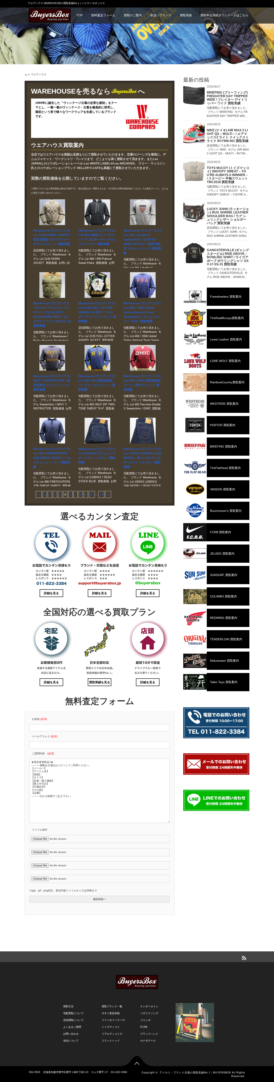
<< (38, 494)
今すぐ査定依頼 (111, 1013)
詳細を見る (51, 593)
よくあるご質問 (72, 1026)
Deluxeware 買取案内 (224, 660)
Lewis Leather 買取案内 (226, 339)
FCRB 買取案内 (220, 532)
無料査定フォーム (103, 15)
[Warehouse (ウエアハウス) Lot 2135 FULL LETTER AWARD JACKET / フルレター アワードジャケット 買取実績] (97, 285)
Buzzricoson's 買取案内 (225, 510)
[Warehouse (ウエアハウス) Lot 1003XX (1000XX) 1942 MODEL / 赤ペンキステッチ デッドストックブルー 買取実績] (142, 430)
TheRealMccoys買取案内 (227, 318)
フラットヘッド (111, 1040)
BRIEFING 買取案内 (223, 446)
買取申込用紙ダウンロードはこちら (224, 15)
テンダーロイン (149, 1006)
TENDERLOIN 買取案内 (226, 639)
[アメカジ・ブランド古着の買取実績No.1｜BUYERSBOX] (50, 14)
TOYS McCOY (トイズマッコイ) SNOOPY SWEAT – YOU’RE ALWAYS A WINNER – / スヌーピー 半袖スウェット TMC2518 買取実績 (228, 175)
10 (92, 494)
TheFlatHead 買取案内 (225, 468)
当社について (71, 1040)
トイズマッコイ (111, 1026)
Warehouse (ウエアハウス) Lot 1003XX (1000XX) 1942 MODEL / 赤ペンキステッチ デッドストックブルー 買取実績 (142, 458)
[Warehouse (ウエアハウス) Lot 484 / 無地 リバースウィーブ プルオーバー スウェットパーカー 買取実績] (97, 212)
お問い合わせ (71, 1033)
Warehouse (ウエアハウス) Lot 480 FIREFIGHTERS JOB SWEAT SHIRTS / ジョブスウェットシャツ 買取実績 (52, 458)
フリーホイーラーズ (113, 1020)
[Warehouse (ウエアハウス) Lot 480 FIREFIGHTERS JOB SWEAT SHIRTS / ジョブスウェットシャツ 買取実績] (52, 430)
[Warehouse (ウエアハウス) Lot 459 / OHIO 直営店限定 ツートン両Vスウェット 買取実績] (142, 358)
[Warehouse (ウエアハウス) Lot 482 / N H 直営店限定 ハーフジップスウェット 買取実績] (97, 358)
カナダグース (148, 1040)
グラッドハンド (149, 1033)
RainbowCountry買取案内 (227, 382)
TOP (79, 15)
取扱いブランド (160, 15)
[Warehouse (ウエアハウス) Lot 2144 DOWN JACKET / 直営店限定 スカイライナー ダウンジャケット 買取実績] (52, 212)
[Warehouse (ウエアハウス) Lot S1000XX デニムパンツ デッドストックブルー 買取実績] (97, 430)
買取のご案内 (133, 15)
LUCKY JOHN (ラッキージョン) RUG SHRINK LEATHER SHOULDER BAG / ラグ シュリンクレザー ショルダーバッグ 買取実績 (228, 216)
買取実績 (186, 15)
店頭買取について (73, 1020)
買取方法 (68, 1006)
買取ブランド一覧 (112, 1006)
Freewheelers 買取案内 (225, 296)
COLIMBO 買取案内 (223, 596)
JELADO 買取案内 (222, 553)
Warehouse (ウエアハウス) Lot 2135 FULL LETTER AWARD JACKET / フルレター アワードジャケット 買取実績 (97, 312)
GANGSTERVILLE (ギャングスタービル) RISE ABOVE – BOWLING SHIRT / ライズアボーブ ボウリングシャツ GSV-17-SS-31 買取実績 (228, 257)
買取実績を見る (99, 682)
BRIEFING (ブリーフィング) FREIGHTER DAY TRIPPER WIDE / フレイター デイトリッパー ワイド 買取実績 (227, 98)
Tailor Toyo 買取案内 (223, 682)
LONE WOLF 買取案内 (225, 361)
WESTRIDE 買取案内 (224, 403)
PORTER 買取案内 (222, 425)
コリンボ (145, 1020)
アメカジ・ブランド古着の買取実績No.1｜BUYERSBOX (195, 1072)
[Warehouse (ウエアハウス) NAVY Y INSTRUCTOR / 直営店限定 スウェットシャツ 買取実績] (52, 358)
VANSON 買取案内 (222, 489)
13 (101, 494)
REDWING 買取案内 (223, 617)
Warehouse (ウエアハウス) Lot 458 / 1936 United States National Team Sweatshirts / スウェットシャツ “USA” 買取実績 (142, 312)
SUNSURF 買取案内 (223, 575)
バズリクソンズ (149, 1013)
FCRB (143, 1026)
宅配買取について (73, 1013)
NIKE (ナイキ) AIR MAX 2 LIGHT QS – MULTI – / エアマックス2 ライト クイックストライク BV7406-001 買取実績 (228, 135)
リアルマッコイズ (112, 1033)
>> (108, 494)
